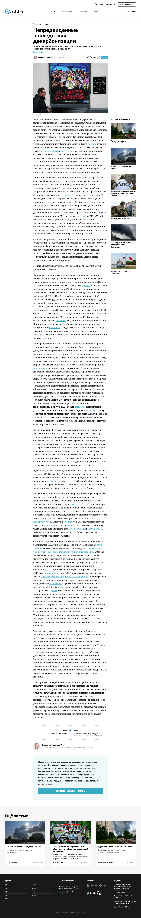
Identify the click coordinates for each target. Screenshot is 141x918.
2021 (34, 892)
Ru (133, 11)
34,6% (69, 525)
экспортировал (41, 521)
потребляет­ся (68, 195)
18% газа (67, 521)
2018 (6, 899)
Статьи (51, 12)
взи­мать (79, 406)
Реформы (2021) (119, 892)
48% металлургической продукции (69, 576)
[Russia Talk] (98, 893)
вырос (53, 481)
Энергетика (49, 24)
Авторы (83, 12)
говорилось (39, 368)
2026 (6, 884)
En (135, 11)
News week (67, 12)
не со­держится (51, 151)
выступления (67, 151)
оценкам (80, 216)
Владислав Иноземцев (46, 57)
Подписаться (110, 4)
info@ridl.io (63, 893)
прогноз (86, 285)
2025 (34, 884)
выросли (62, 587)
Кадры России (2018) (121, 907)
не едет (91, 143)
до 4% (54, 590)
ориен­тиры (55, 583)
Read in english (38, 52)
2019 (34, 895)
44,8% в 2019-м (94, 528)
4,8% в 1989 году (76, 528)
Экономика (38, 24)
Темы (96, 12)
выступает (75, 504)
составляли (52, 525)
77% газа (45, 576)
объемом (61, 320)
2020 (6, 895)
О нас (102, 4)
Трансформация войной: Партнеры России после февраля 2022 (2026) (122, 887)
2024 (6, 888)
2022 (6, 892)
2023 (34, 888)
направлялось (52, 573)
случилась (54, 327)
